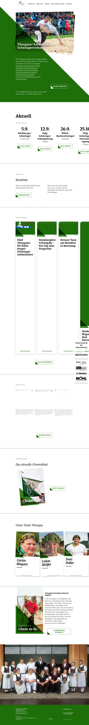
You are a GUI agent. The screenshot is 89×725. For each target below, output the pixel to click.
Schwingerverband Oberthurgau (26, 72)
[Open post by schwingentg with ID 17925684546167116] (25, 418)
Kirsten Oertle (68, 713)
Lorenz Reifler (69, 712)
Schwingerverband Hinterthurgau (27, 70)
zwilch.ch (53, 188)
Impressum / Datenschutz (67, 719)
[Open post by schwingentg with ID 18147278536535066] (64, 399)
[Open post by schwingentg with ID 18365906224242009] (25, 399)
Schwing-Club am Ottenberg (25, 75)
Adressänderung (67, 709)
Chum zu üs (39, 4)
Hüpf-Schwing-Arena (58, 4)
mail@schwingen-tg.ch (21, 713)
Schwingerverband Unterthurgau (26, 68)
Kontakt (69, 4)
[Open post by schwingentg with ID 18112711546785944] (44, 418)
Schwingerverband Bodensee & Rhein (28, 66)
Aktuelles (31, 4)
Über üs (47, 4)
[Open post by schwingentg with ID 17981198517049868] (64, 418)
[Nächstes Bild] (45, 32)
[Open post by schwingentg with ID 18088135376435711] (44, 399)
